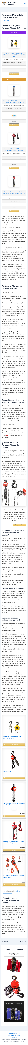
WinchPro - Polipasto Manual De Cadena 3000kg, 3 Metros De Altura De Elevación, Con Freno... (14, 55)
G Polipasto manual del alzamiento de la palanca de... (13, 770)
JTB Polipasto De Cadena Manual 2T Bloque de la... (13, 876)
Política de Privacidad (14, 1033)
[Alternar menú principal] (25, 3)
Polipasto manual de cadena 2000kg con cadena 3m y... (13, 842)
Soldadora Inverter (12, 3)
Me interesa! (15, 73)
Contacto (14, 1037)
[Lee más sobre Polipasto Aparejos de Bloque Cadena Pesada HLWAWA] (14, 962)
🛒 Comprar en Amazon (19, 524)
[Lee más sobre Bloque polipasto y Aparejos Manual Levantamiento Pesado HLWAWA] (14, 1011)
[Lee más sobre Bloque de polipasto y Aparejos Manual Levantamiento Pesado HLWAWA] (14, 986)
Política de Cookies (14, 1035)
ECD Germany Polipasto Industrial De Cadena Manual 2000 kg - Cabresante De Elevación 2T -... (14, 193)
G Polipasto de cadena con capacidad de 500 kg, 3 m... (14, 804)
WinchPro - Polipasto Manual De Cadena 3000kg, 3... (12, 737)
